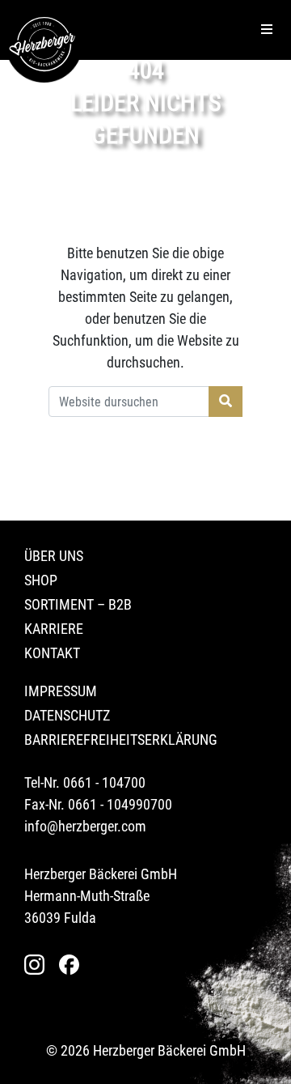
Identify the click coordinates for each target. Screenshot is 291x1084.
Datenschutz (67, 715)
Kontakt (52, 652)
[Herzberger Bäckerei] (44, 44)
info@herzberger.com (85, 826)
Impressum (60, 690)
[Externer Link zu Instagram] (38, 964)
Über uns (53, 555)
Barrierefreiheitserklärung (120, 739)
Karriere (53, 628)
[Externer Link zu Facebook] (73, 964)
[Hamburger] (267, 30)
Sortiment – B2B (78, 604)
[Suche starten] (225, 401)
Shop (40, 580)
